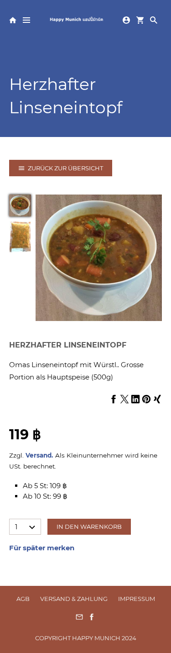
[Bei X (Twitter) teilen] (124, 399)
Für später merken (41, 547)
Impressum (136, 598)
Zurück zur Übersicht (65, 168)
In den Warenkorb (89, 526)
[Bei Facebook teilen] (113, 399)
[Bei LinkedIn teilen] (135, 399)
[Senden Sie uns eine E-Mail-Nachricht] (79, 620)
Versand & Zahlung (74, 598)
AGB (23, 598)
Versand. (39, 455)
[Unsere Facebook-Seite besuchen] (91, 620)
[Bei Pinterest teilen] (146, 399)
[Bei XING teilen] (157, 399)
